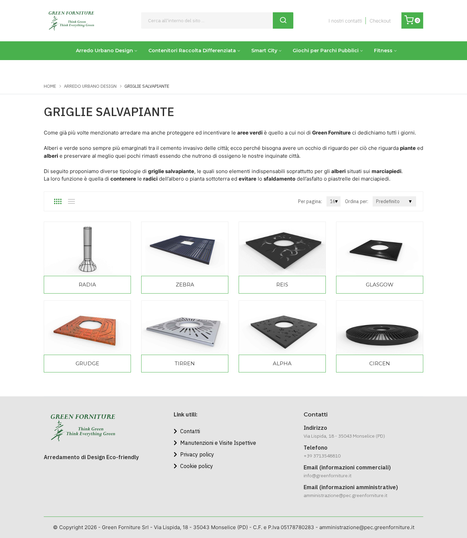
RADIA (87, 284)
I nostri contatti (345, 21)
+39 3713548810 (322, 456)
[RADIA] (87, 249)
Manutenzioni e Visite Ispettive (217, 442)
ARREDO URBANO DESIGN (90, 86)
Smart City (264, 50)
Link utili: (186, 414)
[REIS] (282, 249)
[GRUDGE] (87, 328)
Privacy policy (196, 454)
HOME (50, 86)
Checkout (380, 21)
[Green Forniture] (71, 21)
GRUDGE (87, 363)
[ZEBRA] (185, 249)
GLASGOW (379, 284)
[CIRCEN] (379, 328)
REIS (282, 284)
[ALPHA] (282, 328)
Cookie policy (196, 466)
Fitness (383, 50)
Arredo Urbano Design (104, 50)
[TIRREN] (185, 328)
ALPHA (282, 363)
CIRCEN (379, 363)
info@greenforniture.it (327, 475)
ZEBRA (185, 284)
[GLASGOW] (379, 249)
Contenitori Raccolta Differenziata (192, 50)
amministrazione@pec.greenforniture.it (345, 495)
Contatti (189, 431)
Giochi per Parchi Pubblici (326, 50)
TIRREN (185, 363)
